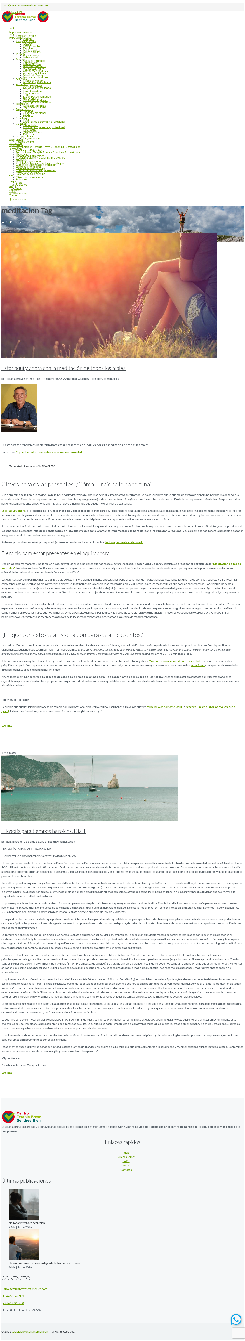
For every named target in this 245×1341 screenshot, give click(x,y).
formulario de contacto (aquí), (165, 706)
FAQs (126, 1161)
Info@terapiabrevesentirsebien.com (25, 1288)
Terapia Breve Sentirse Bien (23, 378)
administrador (15, 841)
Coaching (83, 378)
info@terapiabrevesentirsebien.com (25, 5)
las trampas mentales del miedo (124, 542)
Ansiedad (71, 378)
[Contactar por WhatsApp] (236, 1319)
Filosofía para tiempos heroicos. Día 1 (43, 831)
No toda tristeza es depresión (27, 1222)
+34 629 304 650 (13, 1303)
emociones (198, 665)
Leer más (6, 725)
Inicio (4, 222)
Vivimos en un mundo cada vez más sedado (175, 661)
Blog (126, 1165)
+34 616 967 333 (13, 1296)
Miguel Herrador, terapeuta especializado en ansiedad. (49, 452)
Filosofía (96, 378)
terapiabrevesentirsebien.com (29, 1331)
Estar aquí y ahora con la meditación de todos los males (63, 368)
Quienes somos (126, 1156)
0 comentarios (110, 378)
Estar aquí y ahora (13, 510)
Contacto (126, 1169)
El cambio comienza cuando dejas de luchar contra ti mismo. (45, 1263)
